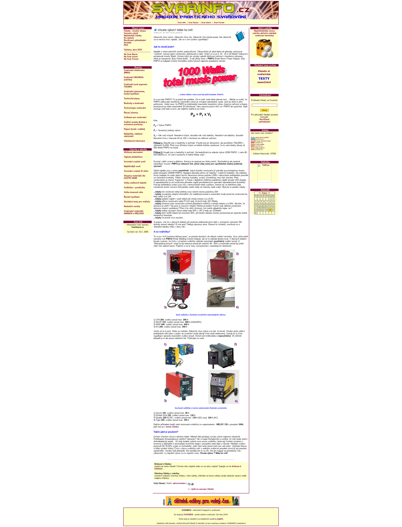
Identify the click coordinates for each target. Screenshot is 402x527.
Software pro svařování (135, 117)
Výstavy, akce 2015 (133, 50)
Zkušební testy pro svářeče (137, 201)
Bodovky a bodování (134, 103)
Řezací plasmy (131, 112)
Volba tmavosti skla (133, 192)
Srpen (264, 193)
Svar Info (182, 23)
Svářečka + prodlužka (134, 187)
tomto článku (172, 427)
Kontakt (127, 42)
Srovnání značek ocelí (134, 161)
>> (269, 193)
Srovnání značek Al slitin (136, 171)
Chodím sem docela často (261, 141)
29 (270, 210)
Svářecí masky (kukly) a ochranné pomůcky (135, 123)
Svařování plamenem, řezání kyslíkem (134, 92)
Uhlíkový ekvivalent (133, 152)
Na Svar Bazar (131, 54)
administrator (179, 483)
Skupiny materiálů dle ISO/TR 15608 (134, 177)
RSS (126, 45)
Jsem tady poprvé (258, 148)
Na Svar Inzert (131, 56)
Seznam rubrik (131, 33)
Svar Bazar (193, 23)
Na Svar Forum (131, 59)
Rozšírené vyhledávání (135, 40)
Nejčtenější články (132, 35)
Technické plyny (132, 98)
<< (260, 193)
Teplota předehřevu (133, 157)
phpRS (220, 519)
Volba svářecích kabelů (135, 183)
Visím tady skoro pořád (260, 137)
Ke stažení (129, 38)
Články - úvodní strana (135, 31)
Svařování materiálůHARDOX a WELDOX (134, 212)
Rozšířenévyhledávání (264, 120)
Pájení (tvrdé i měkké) (134, 129)
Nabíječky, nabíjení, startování (133, 135)
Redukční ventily (132, 206)
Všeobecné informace (134, 141)
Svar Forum (219, 23)
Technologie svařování (135, 108)
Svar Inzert (206, 23)
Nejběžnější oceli (132, 166)
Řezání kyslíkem (132, 197)
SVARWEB (188, 514)
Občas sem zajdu (257, 144)
